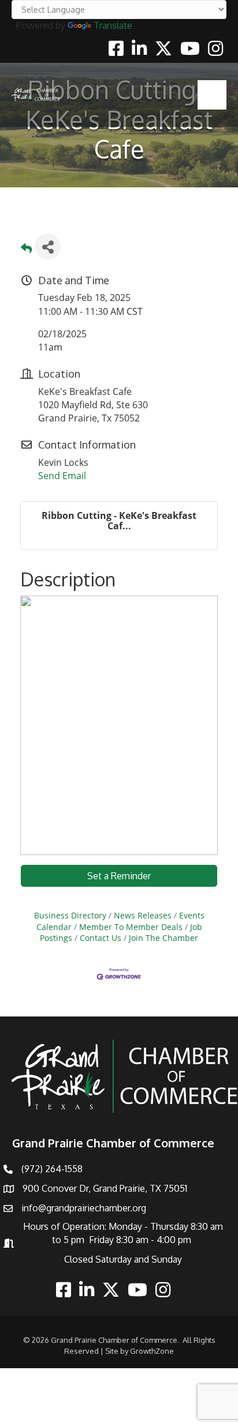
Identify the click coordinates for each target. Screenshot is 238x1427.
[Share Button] (48, 246)
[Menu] (212, 94)
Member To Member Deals (131, 926)
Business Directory (70, 915)
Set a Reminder (119, 876)
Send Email (62, 475)
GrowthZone (152, 1351)
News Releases (143, 915)
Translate (113, 25)
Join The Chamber (163, 937)
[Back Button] (26, 249)
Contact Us (100, 937)
